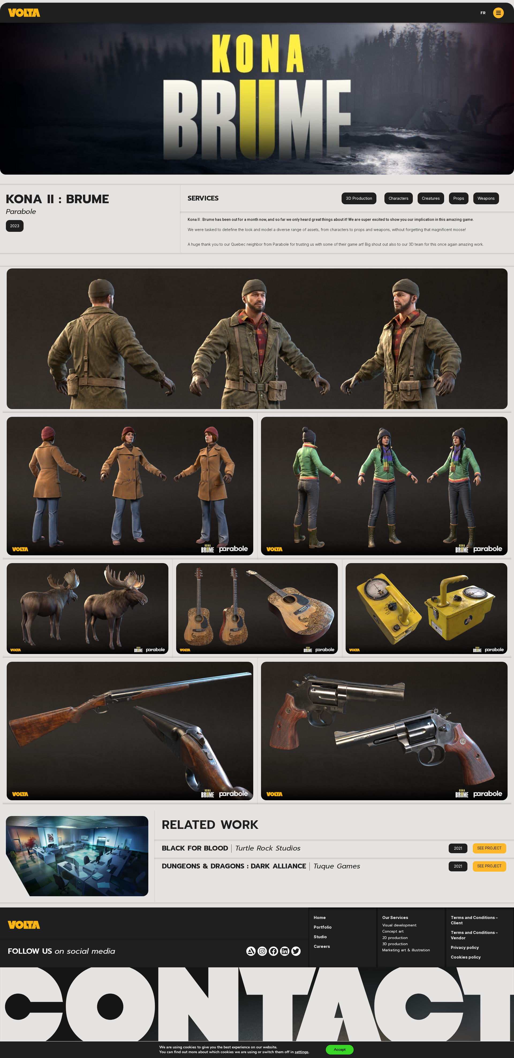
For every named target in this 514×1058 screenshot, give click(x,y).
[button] (489, 848)
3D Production (359, 198)
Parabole (21, 211)
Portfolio (323, 927)
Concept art (393, 931)
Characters (399, 198)
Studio (320, 936)
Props (458, 198)
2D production (395, 937)
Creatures (431, 198)
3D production (395, 944)
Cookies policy (466, 957)
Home (320, 917)
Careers (322, 946)
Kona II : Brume (57, 199)
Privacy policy (465, 947)
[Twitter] (296, 951)
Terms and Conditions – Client (474, 920)
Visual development (399, 925)
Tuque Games (336, 866)
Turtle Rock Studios (268, 848)
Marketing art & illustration (406, 950)
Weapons (486, 198)
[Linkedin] (284, 951)
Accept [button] (340, 1049)
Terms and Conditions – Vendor (474, 935)
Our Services (395, 917)
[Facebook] (273, 951)
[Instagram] (262, 951)
